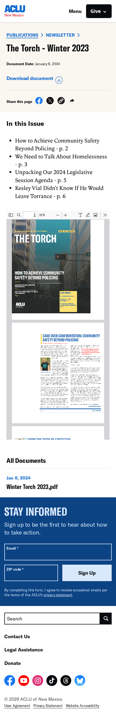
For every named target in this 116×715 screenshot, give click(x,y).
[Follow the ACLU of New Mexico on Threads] (65, 681)
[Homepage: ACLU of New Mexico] (23, 11)
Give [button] (95, 11)
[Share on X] (50, 103)
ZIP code (14, 569)
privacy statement (58, 595)
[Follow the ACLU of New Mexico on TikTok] (51, 681)
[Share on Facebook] (39, 103)
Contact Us (17, 636)
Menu (75, 11)
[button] (61, 101)
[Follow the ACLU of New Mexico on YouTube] (23, 681)
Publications (22, 34)
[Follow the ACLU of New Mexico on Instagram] (37, 681)
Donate (12, 663)
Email (12, 548)
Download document (29, 78)
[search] (106, 618)
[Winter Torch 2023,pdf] (58, 484)
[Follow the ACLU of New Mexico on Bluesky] (79, 681)
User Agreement (17, 705)
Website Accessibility (82, 705)
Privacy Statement (48, 705)
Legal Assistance (23, 649)
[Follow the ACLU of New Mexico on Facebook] (9, 681)
